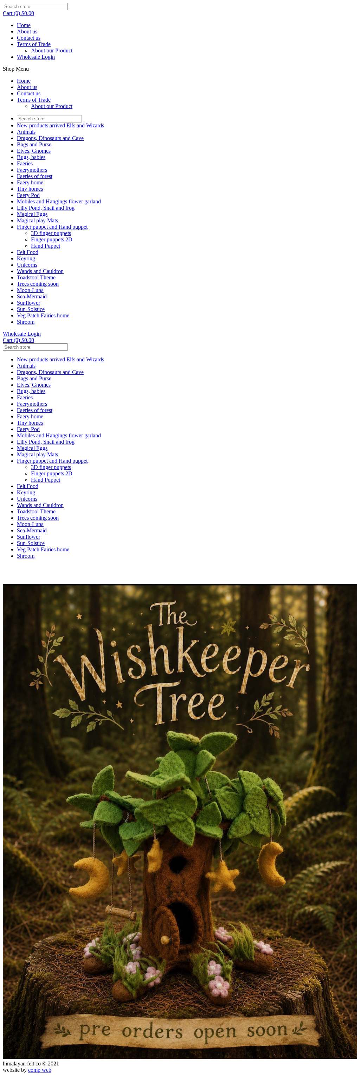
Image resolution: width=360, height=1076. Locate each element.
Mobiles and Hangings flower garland (59, 201)
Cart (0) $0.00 (18, 13)
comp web (39, 1070)
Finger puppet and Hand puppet (52, 227)
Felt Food (27, 252)
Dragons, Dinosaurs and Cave (50, 138)
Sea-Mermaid (32, 296)
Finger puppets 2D (51, 239)
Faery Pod (28, 195)
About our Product (51, 50)
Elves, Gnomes (34, 151)
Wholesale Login (36, 57)
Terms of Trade (34, 44)
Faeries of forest (34, 176)
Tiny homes (30, 189)
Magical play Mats (37, 220)
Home (24, 25)
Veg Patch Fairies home (43, 315)
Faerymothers (32, 170)
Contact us (28, 38)
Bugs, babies (31, 157)
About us (27, 31)
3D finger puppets (51, 233)
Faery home (30, 182)
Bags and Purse (34, 144)
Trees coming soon (38, 284)
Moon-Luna (30, 290)
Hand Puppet (45, 246)
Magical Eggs (32, 214)
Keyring (26, 258)
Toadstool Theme (36, 277)
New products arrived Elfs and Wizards (60, 125)
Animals (26, 132)
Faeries (25, 163)
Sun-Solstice (31, 309)
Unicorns (27, 265)
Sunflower (28, 303)
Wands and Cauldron (40, 271)
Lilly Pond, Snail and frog (46, 208)
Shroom (25, 322)
